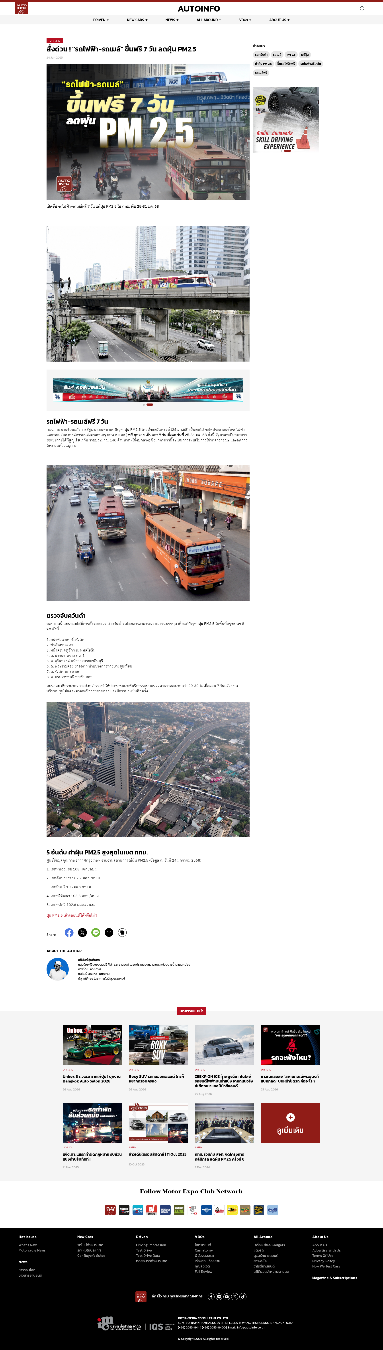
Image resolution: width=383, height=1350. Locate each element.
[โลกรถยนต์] (206, 1210)
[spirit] (245, 1210)
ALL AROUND (207, 19)
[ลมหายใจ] (272, 1210)
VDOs (243, 19)
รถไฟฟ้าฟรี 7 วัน (311, 63)
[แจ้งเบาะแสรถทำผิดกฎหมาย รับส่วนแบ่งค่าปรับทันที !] (92, 1123)
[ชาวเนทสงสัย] (290, 1045)
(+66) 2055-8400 (214, 1327)
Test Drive (144, 1250)
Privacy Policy (323, 1260)
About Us (319, 1245)
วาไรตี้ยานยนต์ (264, 1266)
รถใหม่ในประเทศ (89, 1250)
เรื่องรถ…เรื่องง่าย (207, 1260)
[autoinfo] (21, 8)
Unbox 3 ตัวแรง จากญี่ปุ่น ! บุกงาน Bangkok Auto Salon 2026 (92, 1078)
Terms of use (322, 1255)
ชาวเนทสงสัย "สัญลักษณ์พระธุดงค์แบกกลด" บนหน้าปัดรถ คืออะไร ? (290, 1078)
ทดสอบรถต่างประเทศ (151, 1260)
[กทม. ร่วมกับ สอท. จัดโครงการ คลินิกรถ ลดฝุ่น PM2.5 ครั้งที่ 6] (224, 1123)
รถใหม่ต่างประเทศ (90, 1245)
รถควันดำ (261, 54)
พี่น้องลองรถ (204, 1255)
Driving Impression (151, 1245)
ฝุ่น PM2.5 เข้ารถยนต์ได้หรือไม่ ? (72, 916)
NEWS (170, 19)
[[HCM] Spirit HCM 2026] (286, 120)
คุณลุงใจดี (202, 1266)
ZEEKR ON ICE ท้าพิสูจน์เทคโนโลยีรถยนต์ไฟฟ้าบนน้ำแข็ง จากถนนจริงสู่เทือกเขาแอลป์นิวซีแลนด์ (224, 1081)
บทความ (55, 40)
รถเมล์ (277, 54)
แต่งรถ (259, 1250)
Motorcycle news (32, 1250)
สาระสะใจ (260, 1260)
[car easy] (232, 1210)
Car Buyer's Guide (91, 1255)
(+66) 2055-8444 (189, 1327)
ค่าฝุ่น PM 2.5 (263, 63)
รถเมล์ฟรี (261, 73)
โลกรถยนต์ (203, 1245)
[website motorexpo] (138, 1210)
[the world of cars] (166, 1210)
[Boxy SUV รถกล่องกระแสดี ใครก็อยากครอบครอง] (158, 1045)
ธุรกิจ (132, 1147)
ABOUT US (277, 19)
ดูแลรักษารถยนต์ (266, 1255)
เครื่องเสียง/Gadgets (269, 1245)
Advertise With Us (326, 1250)
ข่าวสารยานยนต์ (30, 1275)
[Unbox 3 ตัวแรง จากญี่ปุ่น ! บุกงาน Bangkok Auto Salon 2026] (92, 1045)
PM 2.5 (291, 54)
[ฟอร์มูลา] (152, 1210)
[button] (146, 404)
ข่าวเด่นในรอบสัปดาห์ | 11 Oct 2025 (157, 1154)
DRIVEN (99, 19)
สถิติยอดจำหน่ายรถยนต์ (271, 1271)
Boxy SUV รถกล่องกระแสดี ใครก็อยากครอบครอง (156, 1078)
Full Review (203, 1271)
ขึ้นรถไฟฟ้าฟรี (286, 63)
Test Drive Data (148, 1255)
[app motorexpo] (124, 1210)
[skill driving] (259, 1210)
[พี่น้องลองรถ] (219, 1210)
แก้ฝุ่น (305, 54)
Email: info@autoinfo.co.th (246, 1327)
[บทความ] (290, 1123)
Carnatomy (204, 1250)
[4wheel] (179, 1210)
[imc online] (193, 1210)
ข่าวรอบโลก (27, 1270)
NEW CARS (135, 19)
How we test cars (326, 1266)
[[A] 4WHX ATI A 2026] (148, 390)
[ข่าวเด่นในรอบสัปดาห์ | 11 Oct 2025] (158, 1123)
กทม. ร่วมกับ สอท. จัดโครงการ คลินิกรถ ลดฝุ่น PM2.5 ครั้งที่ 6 (219, 1156)
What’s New (28, 1245)
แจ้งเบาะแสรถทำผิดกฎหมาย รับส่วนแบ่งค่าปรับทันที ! (92, 1156)
